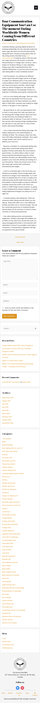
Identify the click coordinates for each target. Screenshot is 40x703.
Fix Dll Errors (6, 512)
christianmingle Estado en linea (13, 474)
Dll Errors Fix (6, 477)
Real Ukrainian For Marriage (11, 591)
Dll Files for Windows (9, 489)
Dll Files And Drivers (8, 483)
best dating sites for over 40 (12, 448)
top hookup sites (8, 604)
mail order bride (7, 543)
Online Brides (6, 582)
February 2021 (7, 417)
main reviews (6, 550)
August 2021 (6, 401)
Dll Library (5, 493)
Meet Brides (6, 569)
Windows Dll (6, 613)
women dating (7, 620)
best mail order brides (10, 451)
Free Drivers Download (10, 524)
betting (4, 455)
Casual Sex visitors (8, 464)
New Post (5, 578)
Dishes (10, 693)
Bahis (4, 442)
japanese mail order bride (11, 534)
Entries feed (6, 642)
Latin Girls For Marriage (10, 537)
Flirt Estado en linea (9, 515)
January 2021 (6, 420)
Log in (4, 638)
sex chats (5, 594)
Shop (27, 693)
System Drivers (7, 601)
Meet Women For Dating (10, 575)
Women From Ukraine (9, 623)
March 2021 (6, 414)
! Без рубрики (6, 439)
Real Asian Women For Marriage (13, 588)
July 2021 (5, 404)
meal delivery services (10, 562)
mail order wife (7, 547)
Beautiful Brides (7, 445)
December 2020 (7, 423)
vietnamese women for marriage (13, 610)
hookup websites (8, 531)
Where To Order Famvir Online (12, 361)
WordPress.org (7, 648)
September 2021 (7, 398)
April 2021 (5, 410)
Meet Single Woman (9, 572)
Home (3, 693)
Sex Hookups (6, 597)
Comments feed (8, 645)
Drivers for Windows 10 (10, 496)
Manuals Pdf (6, 559)
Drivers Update (7, 499)
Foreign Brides (7, 518)
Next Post (20, 242)
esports (4, 509)
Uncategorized (22, 43)
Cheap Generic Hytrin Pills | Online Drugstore (17, 345)
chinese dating (7, 467)
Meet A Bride (6, 566)
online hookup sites (8, 585)
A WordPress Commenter (11, 382)
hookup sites (6, 528)
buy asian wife (7, 458)
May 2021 (5, 407)
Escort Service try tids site (11, 505)
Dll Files (4, 480)
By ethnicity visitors (9, 461)
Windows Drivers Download (11, 616)
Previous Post (20, 237)
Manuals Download (8, 556)
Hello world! (26, 382)
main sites (5, 553)
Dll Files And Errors (8, 486)
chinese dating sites (9, 470)
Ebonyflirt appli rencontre (11, 502)
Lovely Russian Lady (9, 540)
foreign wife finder (8, 521)
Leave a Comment (8, 43)
